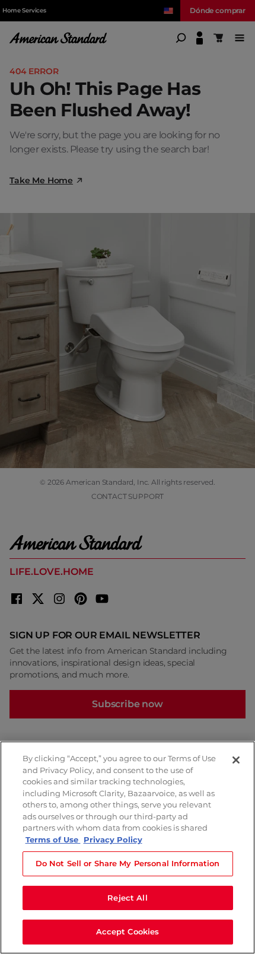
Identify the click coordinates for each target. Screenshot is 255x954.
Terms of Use (53, 839)
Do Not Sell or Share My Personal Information (128, 863)
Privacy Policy (113, 839)
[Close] (236, 760)
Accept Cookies (128, 931)
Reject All (127, 897)
